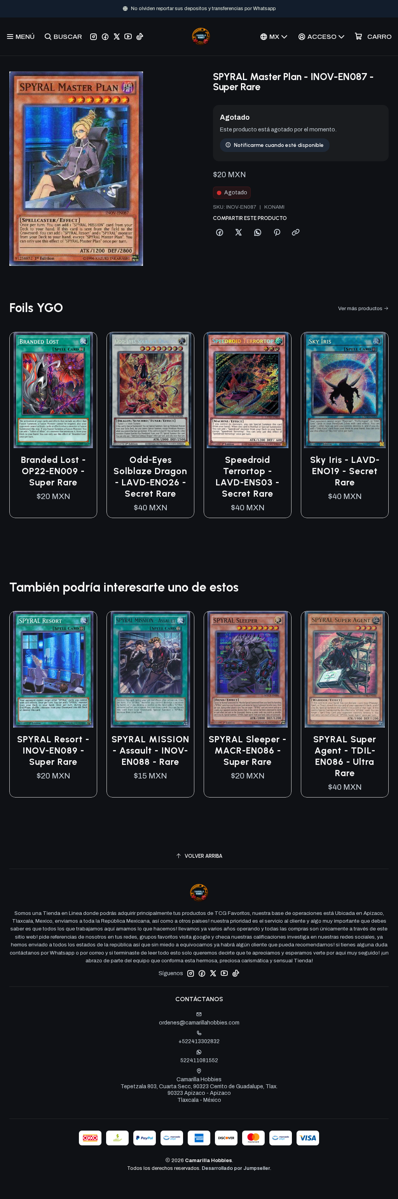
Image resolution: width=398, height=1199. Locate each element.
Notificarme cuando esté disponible (279, 145)
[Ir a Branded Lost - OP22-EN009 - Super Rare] (53, 390)
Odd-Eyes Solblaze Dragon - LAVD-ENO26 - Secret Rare (150, 476)
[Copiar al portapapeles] (295, 233)
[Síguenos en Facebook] (105, 36)
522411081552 (199, 1060)
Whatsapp (224, 8)
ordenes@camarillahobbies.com (199, 1023)
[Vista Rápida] (82, 390)
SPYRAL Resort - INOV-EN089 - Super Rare (53, 750)
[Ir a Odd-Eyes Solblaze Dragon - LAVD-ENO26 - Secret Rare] (150, 390)
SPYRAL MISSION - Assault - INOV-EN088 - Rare (150, 750)
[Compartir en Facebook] (219, 233)
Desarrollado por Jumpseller (236, 1168)
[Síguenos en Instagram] (93, 36)
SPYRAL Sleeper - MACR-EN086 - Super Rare (247, 750)
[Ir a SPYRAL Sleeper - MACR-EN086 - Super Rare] (247, 669)
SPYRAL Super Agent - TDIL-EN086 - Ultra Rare (344, 756)
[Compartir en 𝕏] (238, 233)
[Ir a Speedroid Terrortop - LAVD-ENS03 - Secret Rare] (247, 390)
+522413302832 (199, 1041)
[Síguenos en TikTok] (140, 36)
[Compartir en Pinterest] (276, 233)
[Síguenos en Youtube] (128, 36)
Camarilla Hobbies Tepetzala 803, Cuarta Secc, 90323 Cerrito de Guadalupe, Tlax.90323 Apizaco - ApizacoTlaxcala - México (199, 1090)
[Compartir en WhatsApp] (257, 233)
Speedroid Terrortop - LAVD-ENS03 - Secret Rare (247, 476)
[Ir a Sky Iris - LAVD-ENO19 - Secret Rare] (344, 390)
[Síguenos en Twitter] (116, 36)
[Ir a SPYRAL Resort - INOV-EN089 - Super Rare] (53, 669)
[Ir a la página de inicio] (201, 36)
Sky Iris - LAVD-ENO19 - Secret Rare (345, 471)
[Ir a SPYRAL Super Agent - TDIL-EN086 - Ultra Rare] (344, 669)
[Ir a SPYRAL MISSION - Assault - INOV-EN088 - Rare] (150, 669)
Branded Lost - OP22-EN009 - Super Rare (53, 471)
